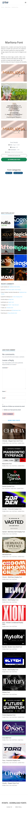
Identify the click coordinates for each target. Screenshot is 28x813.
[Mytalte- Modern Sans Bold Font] (14, 637)
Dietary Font (6, 692)
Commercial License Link (14, 155)
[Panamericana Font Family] (20, 274)
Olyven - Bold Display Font (10, 669)
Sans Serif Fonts (18, 173)
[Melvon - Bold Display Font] (14, 590)
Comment (5, 367)
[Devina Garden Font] (14, 477)
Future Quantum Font (8, 715)
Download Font (14, 159)
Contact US (9, 807)
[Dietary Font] (14, 683)
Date (11, 145)
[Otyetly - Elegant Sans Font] (14, 773)
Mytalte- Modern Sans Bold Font (12, 647)
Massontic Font (7, 463)
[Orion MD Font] (14, 728)
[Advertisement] (14, 25)
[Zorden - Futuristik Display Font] (14, 499)
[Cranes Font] (7, 234)
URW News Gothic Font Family (13, 289)
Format (13, 147)
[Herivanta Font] (14, 545)
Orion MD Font (6, 738)
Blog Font (11, 299)
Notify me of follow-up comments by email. (13, 406)
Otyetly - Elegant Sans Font (10, 783)
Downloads (13, 149)
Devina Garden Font (8, 486)
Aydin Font (11, 302)
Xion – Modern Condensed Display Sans (12, 623)
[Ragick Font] (20, 234)
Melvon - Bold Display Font (10, 600)
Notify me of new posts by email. (12, 410)
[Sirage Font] (20, 261)
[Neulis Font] (7, 221)
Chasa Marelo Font (12, 313)
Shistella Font (9, 307)
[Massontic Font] (14, 454)
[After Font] (7, 248)
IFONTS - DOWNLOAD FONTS (14, 803)
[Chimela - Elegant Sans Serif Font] (14, 431)
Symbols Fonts (21, 443)
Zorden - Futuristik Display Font (12, 509)
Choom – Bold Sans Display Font (12, 577)
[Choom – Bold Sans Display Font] (14, 568)
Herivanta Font (6, 554)
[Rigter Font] (20, 248)
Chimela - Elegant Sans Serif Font (12, 441)
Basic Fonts (7, 7)
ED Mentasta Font (16, 310)
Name (4, 391)
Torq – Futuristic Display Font (11, 760)
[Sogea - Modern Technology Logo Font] (20, 221)
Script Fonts (13, 488)
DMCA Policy (18, 807)
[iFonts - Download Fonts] (6, 2)
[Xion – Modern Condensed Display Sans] (14, 613)
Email (4, 398)
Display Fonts (5, 443)
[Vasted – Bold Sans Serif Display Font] (14, 522)
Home (2, 7)
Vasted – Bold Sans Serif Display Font (13, 532)
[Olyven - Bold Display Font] (14, 660)
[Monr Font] (7, 274)
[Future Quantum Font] (14, 705)
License (8, 152)
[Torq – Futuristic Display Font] (14, 751)
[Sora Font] (7, 261)
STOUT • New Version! (13, 305)
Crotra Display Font (17, 296)
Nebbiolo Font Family (14, 287)
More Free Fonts (14, 420)
